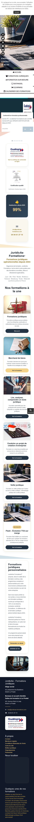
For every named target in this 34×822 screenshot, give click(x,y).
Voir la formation (17, 370)
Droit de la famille (17, 809)
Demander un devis (16, 643)
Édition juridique (10, 748)
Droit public (17, 803)
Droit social (23, 801)
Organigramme (10, 750)
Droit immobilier (18, 798)
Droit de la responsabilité (13, 795)
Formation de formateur (12, 801)
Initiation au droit (10, 794)
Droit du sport (9, 803)
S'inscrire (6, 58)
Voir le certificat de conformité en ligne (17, 160)
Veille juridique (22, 813)
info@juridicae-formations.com (16, 710)
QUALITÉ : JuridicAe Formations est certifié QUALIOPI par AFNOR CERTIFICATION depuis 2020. (17, 121)
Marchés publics (10, 811)
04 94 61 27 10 (17, 234)
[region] (17, 120)
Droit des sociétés (19, 796)
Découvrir (17, 331)
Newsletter (17, 68)
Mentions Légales (11, 741)
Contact (5, 62)
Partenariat (8, 752)
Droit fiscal (13, 813)
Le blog (5, 65)
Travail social (9, 798)
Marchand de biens (19, 805)
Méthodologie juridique (12, 815)
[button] (25, 129)
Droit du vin (19, 811)
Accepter (17, 12)
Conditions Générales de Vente (15, 743)
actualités (5, 128)
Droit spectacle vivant (11, 807)
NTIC (25, 809)
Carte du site (9, 746)
